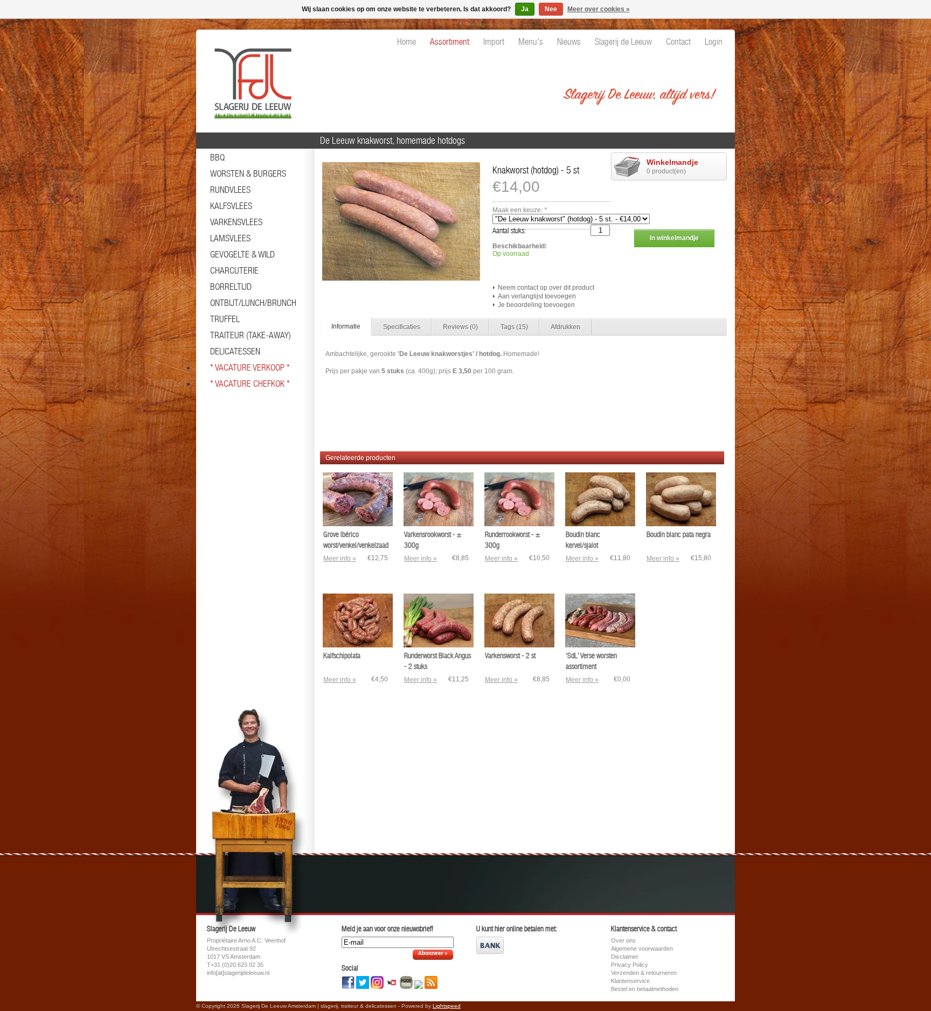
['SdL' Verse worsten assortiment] (600, 645)
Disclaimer (624, 956)
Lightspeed (447, 1006)
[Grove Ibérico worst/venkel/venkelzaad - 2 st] (358, 524)
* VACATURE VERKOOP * (250, 367)
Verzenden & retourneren (644, 973)
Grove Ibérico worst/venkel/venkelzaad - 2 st (355, 545)
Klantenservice (630, 981)
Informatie (345, 326)
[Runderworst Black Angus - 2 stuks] (439, 645)
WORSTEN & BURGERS (248, 173)
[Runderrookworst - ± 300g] (519, 524)
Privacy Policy (629, 964)
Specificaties (401, 327)
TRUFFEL (225, 318)
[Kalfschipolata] (358, 645)
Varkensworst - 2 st (510, 655)
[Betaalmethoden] (490, 952)
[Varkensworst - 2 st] (519, 645)
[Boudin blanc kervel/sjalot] (600, 524)
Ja (525, 9)
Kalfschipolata (341, 655)
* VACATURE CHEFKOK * (250, 383)
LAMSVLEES (230, 238)
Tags (514, 327)
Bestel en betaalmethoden (644, 989)
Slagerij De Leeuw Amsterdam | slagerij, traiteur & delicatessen (250, 78)
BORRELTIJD (231, 286)
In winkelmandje (674, 238)
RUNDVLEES (230, 189)
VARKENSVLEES (236, 222)
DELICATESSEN (235, 351)
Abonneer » (433, 954)
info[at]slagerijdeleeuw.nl (238, 973)
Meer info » (339, 558)
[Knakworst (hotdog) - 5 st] (401, 278)
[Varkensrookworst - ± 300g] (439, 524)
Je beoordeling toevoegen (536, 305)
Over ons (623, 940)
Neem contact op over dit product (546, 287)
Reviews (460, 327)
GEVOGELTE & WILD (242, 254)
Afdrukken (565, 327)
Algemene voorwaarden (642, 948)
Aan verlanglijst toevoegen (537, 296)
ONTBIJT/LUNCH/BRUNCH (253, 302)
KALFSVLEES (231, 205)
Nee (551, 9)
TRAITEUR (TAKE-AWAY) (250, 335)
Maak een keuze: (519, 210)
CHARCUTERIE (234, 270)
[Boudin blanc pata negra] (681, 524)
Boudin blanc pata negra (679, 534)
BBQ (217, 157)
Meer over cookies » (598, 9)
